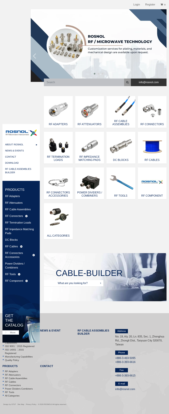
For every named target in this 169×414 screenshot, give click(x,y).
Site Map (20, 404)
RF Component (16, 280)
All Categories (12, 395)
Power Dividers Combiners (19, 388)
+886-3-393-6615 (125, 375)
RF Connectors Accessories (20, 255)
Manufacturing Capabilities (19, 356)
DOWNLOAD (12, 163)
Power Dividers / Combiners (14, 265)
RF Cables (13, 246)
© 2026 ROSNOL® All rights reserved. (52, 404)
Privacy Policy (31, 404)
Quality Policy (12, 360)
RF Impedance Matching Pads (19, 231)
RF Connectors (16, 216)
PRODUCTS (10, 366)
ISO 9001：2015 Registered (19, 346)
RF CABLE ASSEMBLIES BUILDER (18, 171)
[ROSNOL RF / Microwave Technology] (21, 132)
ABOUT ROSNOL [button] (14, 144)
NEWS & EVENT (50, 330)
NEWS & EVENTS (14, 150)
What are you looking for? (73, 283)
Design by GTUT (9, 404)
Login (136, 4)
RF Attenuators (14, 202)
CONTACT (10, 156)
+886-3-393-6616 (125, 362)
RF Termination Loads (18, 222)
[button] (163, 4)
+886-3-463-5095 (125, 358)
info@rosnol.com (149, 82)
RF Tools (12, 274)
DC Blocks (11, 239)
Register (150, 4)
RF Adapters (12, 196)
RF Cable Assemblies (18, 209)
